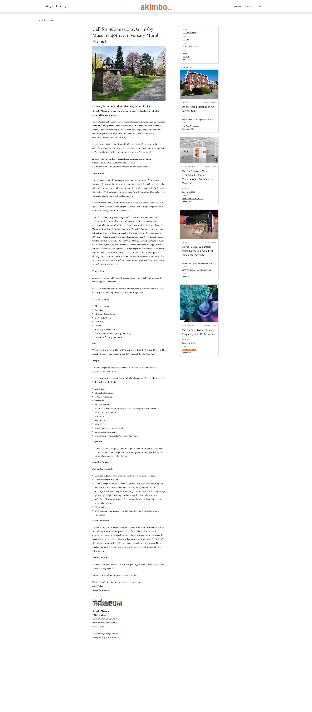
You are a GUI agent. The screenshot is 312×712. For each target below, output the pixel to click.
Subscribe (237, 6)
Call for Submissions (190, 46)
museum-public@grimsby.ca (137, 166)
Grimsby (186, 39)
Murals (185, 53)
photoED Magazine (189, 349)
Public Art (186, 56)
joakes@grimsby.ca (100, 589)
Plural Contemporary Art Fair (192, 198)
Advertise (248, 6)
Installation (187, 59)
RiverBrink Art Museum (190, 126)
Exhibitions (185, 102)
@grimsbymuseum (109, 633)
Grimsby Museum (189, 32)
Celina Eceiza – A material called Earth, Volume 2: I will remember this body (198, 250)
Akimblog (61, 6)
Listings (48, 6)
